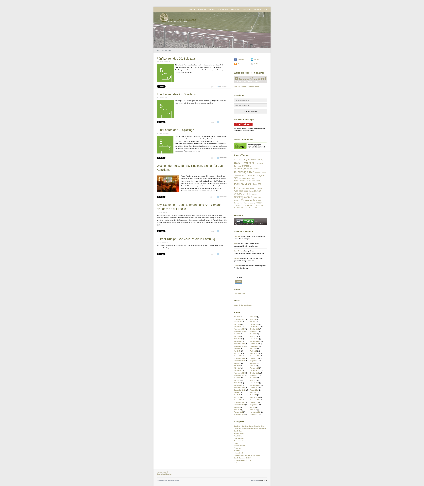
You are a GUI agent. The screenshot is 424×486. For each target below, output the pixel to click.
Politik (236, 191)
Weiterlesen (223, 77)
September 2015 (239, 346)
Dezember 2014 (255, 356)
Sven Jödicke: (239, 251)
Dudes (236, 463)
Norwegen (258, 188)
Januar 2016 (238, 341)
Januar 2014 (238, 370)
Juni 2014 (253, 363)
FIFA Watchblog (223, 9)
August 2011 (254, 405)
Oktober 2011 (254, 402)
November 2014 (239, 358)
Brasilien (256, 169)
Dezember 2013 (255, 370)
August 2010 (254, 414)
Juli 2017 (253, 322)
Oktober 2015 (254, 343)
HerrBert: (237, 236)
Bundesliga (191, 9)
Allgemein (237, 448)
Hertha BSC (257, 184)
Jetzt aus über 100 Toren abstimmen (246, 86)
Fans (250, 176)
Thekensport (257, 9)
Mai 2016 (237, 336)
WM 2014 (249, 208)
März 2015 (237, 353)
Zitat (255, 208)
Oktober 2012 (254, 387)
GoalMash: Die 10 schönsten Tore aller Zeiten (249, 426)
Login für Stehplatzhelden (243, 305)
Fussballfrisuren (239, 446)
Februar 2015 (254, 353)
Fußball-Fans (251, 180)
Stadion (236, 200)
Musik (252, 188)
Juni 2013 (253, 378)
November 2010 (255, 412)
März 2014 (237, 368)
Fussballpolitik (239, 180)
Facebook (241, 59)
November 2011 (239, 402)
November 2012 (239, 387)
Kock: (236, 243)
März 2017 (237, 324)
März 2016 (237, 339)
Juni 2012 (253, 392)
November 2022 (239, 319)
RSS (239, 64)
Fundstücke (246, 9)
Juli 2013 (237, 378)
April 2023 (253, 317)
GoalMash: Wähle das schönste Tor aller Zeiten (250, 428)
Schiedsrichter (252, 194)
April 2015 (253, 351)
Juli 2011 (237, 407)
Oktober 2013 (254, 373)
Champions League (260, 172)
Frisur (253, 178)
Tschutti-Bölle (235, 9)
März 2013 (237, 383)
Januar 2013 (238, 385)
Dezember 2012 (255, 385)
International (202, 9)
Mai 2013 (237, 380)
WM (242, 208)
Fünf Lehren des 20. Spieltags (176, 58)
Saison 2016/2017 (255, 191)
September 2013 (239, 375)
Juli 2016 (237, 334)
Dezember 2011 (255, 400)
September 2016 (239, 331)
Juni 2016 (253, 334)
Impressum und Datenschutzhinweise (247, 455)
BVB (251, 172)
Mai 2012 (237, 395)
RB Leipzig (243, 191)
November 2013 (239, 373)
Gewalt (258, 180)
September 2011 (239, 405)
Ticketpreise (238, 203)
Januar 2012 (238, 400)
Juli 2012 (237, 392)
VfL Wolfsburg (258, 205)
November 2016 (239, 329)
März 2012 (237, 397)
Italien (243, 188)
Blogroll (237, 450)
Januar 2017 (238, 326)
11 (213, 173)
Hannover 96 (242, 183)
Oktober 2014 (254, 358)
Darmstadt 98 (239, 176)
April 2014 (253, 365)
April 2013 (253, 380)
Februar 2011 (238, 412)
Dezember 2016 (255, 326)
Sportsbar (257, 197)
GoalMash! (211, 9)
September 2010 (239, 414)
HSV (237, 188)
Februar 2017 (254, 324)
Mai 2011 (253, 407)
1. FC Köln (238, 160)
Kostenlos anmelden (250, 111)
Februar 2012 (254, 397)
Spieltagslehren (243, 197)
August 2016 (254, 331)
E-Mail (256, 64)
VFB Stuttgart (247, 205)
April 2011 (237, 409)
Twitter (256, 59)
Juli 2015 (237, 348)
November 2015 (239, 343)
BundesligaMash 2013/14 (242, 458)
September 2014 (239, 361)
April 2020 (253, 319)
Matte (247, 188)
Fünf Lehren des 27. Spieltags (176, 85)
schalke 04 (240, 193)
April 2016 (253, 336)
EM (246, 176)
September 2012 (239, 390)
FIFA (236, 178)
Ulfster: (236, 265)
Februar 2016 (254, 339)
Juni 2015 (253, 348)
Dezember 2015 (255, 341)
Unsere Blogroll (239, 294)
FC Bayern (259, 175)
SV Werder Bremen (251, 200)
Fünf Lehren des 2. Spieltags (175, 112)
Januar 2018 (238, 322)
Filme (265, 9)
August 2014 (254, 361)
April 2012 (253, 395)
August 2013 (254, 375)
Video (237, 207)
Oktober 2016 (254, 329)
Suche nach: (238, 277)
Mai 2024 (237, 317)
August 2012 (254, 390)
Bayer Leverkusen (252, 159)
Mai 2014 (237, 365)
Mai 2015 (237, 351)
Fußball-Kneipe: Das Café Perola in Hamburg (186, 216)
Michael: (237, 258)
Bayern (263, 159)
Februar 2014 (254, 368)
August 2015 (254, 346)
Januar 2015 (238, 356)
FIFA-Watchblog (244, 178)
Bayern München (244, 162)
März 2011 (253, 409)
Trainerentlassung (249, 203)
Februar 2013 (254, 383)
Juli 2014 (237, 363)
